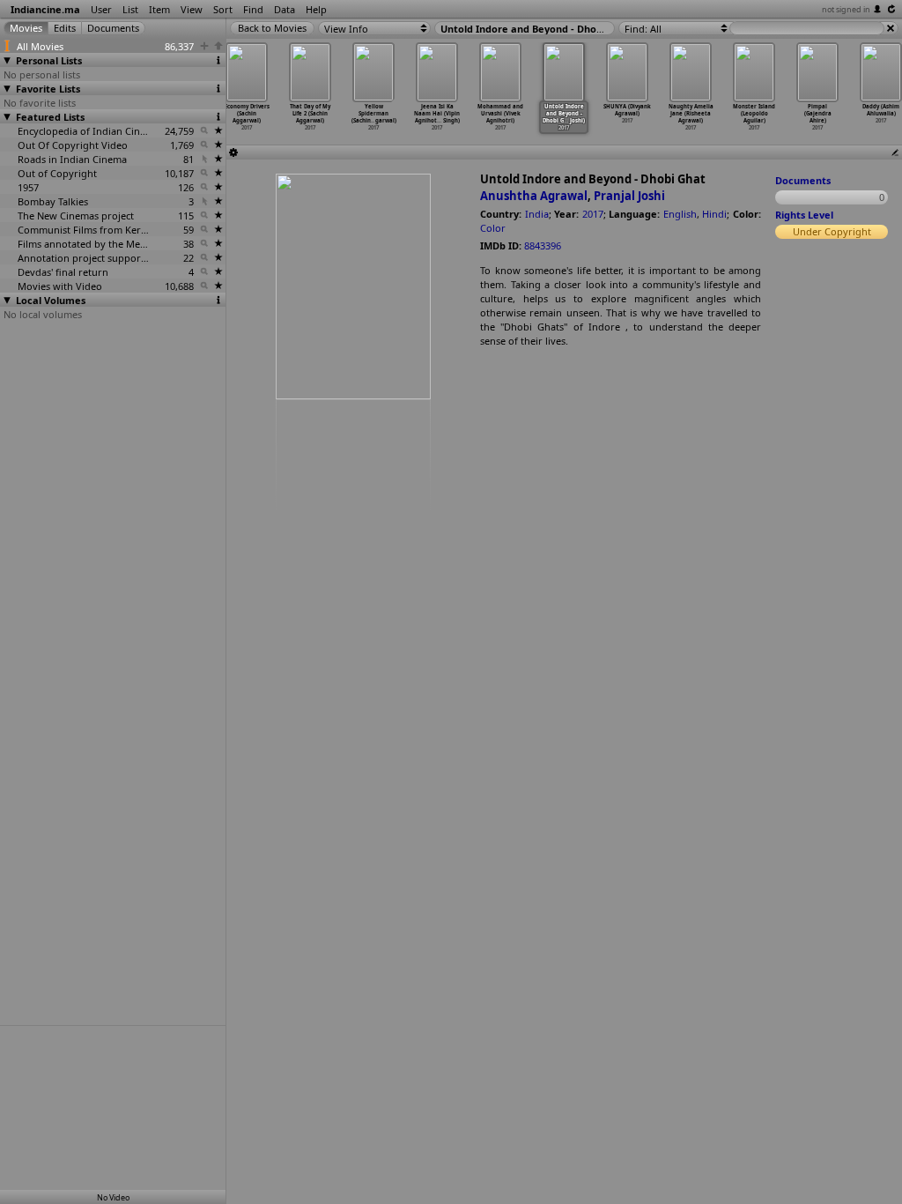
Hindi (714, 213)
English (680, 213)
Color (493, 227)
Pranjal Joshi (629, 196)
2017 (592, 213)
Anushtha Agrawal (534, 196)
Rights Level (804, 214)
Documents (803, 180)
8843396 (542, 245)
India (537, 213)
